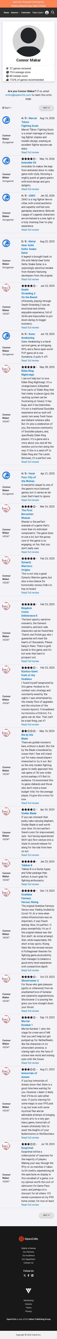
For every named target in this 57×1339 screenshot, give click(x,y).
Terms (29, 1307)
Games (14, 12)
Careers (28, 1304)
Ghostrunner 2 (30, 980)
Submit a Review (28, 1248)
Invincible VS (28, 162)
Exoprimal (27, 1147)
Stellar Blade (28, 813)
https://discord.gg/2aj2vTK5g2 (28, 5)
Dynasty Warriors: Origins (27, 566)
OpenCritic (11, 1319)
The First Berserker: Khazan (27, 514)
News (6, 12)
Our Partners (28, 1252)
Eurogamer (8, 142)
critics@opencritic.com (18, 95)
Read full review (30, 152)
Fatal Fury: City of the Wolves (28, 477)
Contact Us (28, 1263)
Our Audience (28, 1255)
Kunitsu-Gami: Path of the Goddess (29, 675)
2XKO (32, 195)
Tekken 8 (26, 865)
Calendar (26, 12)
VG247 (5, 313)
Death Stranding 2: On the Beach (29, 293)
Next (45, 108)
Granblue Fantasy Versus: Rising (29, 898)
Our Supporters (28, 1259)
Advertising (29, 1300)
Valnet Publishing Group (39, 1319)
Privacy (28, 1311)
